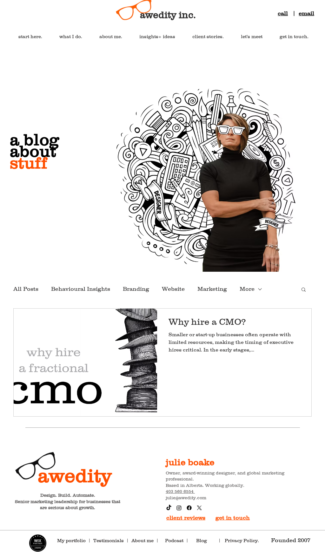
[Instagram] (179, 508)
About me (142, 540)
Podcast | (177, 540)
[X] (199, 508)
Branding (136, 289)
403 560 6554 (180, 491)
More (247, 289)
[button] (304, 290)
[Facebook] (189, 508)
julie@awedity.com (186, 497)
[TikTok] (169, 508)
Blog (206, 540)
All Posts (25, 289)
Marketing (212, 289)
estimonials (110, 540)
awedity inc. (168, 15)
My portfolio (71, 540)
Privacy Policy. (243, 540)
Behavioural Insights (80, 289)
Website (173, 289)
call (283, 13)
